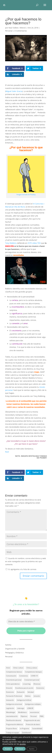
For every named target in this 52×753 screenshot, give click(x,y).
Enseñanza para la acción (24, 688)
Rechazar (20, 749)
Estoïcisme (10, 692)
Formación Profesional (14, 696)
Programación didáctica (14, 724)
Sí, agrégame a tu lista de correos (22, 569)
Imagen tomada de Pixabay (26, 194)
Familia (8, 645)
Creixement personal (31, 680)
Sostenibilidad (37, 728)
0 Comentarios (21, 31)
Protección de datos (33, 724)
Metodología (10, 712)
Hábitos (28, 696)
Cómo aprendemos (13, 684)
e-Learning (26, 684)
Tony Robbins (11, 243)
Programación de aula (32, 720)
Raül (7, 452)
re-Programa (24, 728)
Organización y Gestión (15, 648)
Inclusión (37, 696)
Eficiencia (37, 684)
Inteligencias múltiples (33, 704)
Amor (8, 668)
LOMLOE (30, 708)
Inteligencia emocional (14, 704)
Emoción (9, 688)
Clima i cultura (18, 668)
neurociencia (34, 712)
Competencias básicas (14, 672)
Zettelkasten (26, 732)
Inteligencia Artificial (24, 700)
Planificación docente (13, 720)
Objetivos (24, 716)
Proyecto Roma (11, 728)
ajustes (23, 744)
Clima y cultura (32, 668)
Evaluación (20, 692)
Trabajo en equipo (12, 732)
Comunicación (11, 676)
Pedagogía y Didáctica (14, 652)
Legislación (10, 708)
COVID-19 (34, 676)
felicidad (31, 692)
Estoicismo (40, 688)
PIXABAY (43, 458)
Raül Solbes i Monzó (17, 27)
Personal (8, 31)
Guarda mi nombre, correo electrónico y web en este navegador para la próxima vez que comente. (25, 561)
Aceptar (7, 749)
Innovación (10, 700)
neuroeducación (12, 716)
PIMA (41, 716)
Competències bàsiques (33, 672)
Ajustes (31, 749)
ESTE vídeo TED (34, 243)
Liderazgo (20, 708)
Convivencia (23, 676)
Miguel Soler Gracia (14, 91)
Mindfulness (22, 712)
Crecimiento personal (13, 680)
